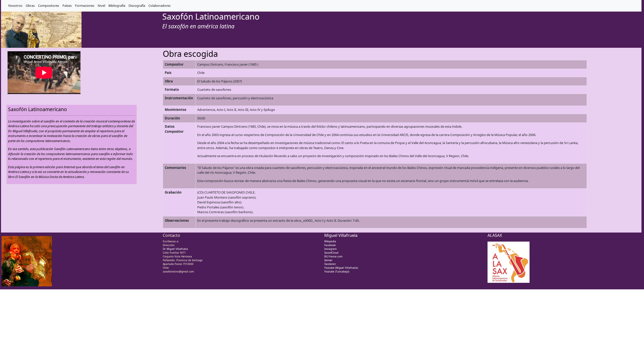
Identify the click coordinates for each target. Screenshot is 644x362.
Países (67, 5)
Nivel (101, 5)
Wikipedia (330, 241)
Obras (30, 5)
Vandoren (330, 264)
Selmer (328, 260)
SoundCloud (331, 252)
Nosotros (15, 5)
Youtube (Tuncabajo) (336, 271)
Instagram (330, 249)
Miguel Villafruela (340, 235)
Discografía (137, 5)
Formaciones (84, 5)
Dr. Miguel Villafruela (175, 249)
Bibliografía (116, 5)
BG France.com (333, 256)
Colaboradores (159, 5)
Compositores (48, 5)
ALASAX (495, 235)
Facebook (330, 245)
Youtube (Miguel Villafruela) (341, 267)
